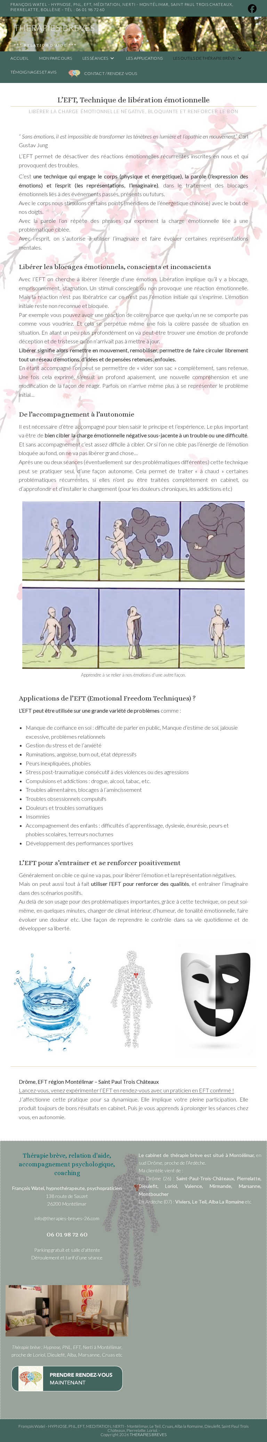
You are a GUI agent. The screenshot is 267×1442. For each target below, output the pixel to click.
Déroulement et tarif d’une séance (67, 1257)
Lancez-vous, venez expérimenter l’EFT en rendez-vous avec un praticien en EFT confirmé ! (126, 1090)
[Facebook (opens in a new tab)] (251, 9)
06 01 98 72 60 (90, 9)
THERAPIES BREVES (54, 28)
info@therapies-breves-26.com (66, 1218)
